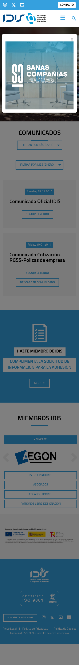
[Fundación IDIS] (24, 18)
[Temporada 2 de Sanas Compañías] (39, 75)
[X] (14, 4)
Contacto (67, 5)
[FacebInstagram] (5, 4)
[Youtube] (22, 4)
